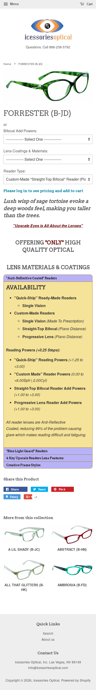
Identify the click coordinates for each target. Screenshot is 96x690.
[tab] (48, 278)
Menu (14, 3)
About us (48, 639)
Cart (89, 4)
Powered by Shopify (76, 680)
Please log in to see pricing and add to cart (43, 191)
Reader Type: (14, 171)
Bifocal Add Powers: (20, 130)
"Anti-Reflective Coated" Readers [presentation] (31, 278)
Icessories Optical (46, 680)
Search (48, 633)
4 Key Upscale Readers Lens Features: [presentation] (35, 458)
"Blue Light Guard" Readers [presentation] (27, 451)
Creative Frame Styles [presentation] (23, 465)
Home (7, 64)
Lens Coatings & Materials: (25, 151)
